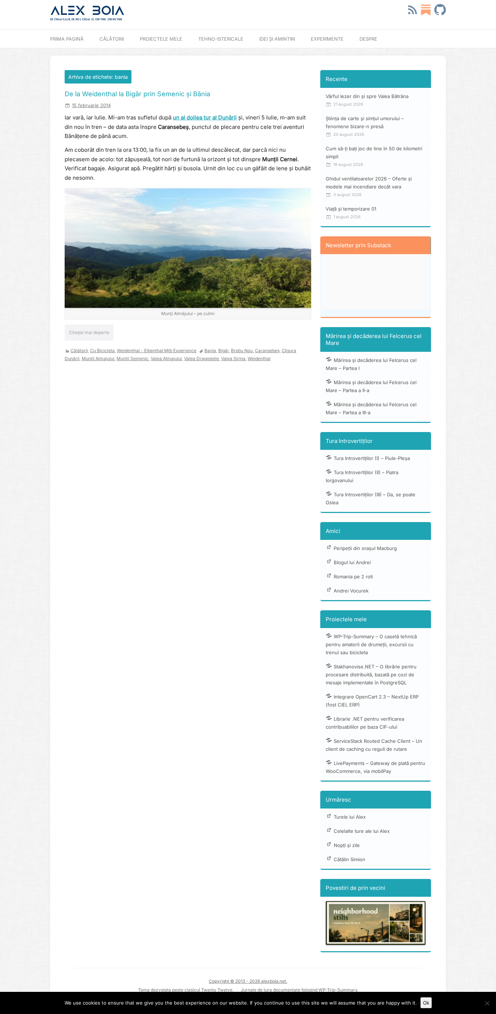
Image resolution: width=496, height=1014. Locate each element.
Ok (426, 1003)
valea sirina (233, 358)
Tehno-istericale (220, 39)
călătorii (79, 350)
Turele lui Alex (350, 817)
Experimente (327, 39)
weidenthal (259, 358)
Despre (368, 39)
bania (210, 350)
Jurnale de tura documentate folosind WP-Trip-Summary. (299, 990)
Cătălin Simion (349, 859)
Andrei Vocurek (351, 591)
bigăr (223, 350)
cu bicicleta (102, 350)
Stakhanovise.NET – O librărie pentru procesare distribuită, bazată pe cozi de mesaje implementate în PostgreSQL (371, 674)
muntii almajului (98, 358)
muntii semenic (133, 358)
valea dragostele (201, 358)
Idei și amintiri (277, 39)
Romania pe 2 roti (353, 576)
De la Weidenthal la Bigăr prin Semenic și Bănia (137, 94)
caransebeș (267, 350)
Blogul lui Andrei (352, 562)
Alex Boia (87, 10)
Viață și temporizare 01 (351, 209)
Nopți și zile (347, 845)
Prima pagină (67, 39)
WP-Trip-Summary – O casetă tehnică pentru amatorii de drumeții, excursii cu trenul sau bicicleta (371, 644)
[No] (487, 1003)
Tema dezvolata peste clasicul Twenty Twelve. (185, 990)
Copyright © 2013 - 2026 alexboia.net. (248, 981)
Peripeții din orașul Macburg (365, 548)
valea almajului (166, 358)
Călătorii (111, 39)
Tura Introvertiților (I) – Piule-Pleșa (372, 458)
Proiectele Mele (161, 39)
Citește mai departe (89, 332)
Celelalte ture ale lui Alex (362, 831)
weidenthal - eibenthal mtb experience (156, 350)
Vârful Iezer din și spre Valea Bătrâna (367, 96)
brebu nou (242, 350)
